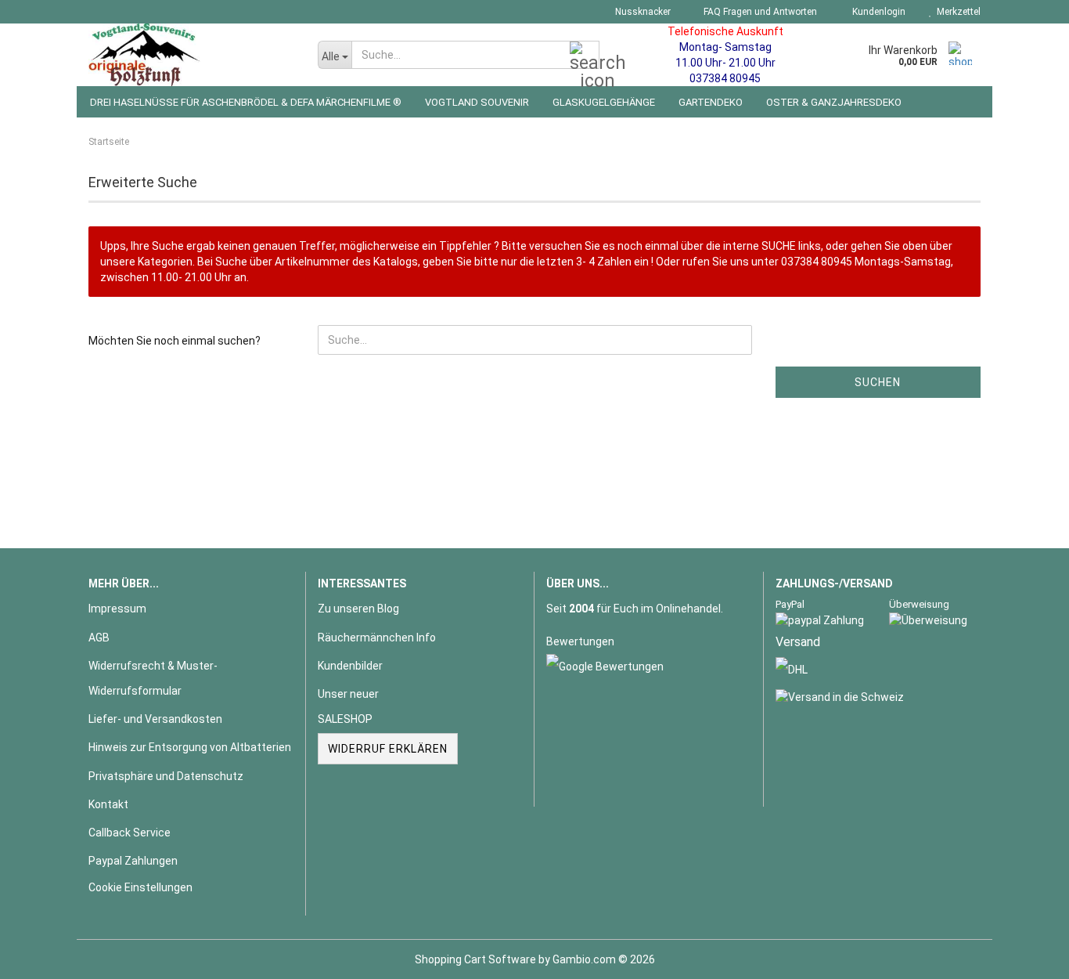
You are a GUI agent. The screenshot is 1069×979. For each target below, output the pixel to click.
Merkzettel (956, 11)
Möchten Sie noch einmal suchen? (174, 340)
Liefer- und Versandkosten (155, 719)
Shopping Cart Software (475, 959)
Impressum (117, 608)
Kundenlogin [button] (876, 11)
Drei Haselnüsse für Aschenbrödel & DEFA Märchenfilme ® (245, 102)
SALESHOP (345, 719)
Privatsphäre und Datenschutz (165, 776)
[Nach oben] (1025, 955)
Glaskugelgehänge (603, 102)
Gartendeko (710, 102)
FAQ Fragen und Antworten (759, 11)
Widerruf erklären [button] (388, 748)
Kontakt (108, 804)
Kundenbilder (350, 665)
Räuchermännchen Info (377, 637)
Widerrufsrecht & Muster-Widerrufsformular (153, 678)
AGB (99, 637)
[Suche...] (584, 56)
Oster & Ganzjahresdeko (834, 102)
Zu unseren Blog (358, 608)
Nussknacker (642, 11)
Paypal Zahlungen (133, 860)
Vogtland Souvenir (477, 102)
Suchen (878, 382)
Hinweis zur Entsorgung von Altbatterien (189, 747)
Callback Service (129, 832)
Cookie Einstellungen (140, 887)
